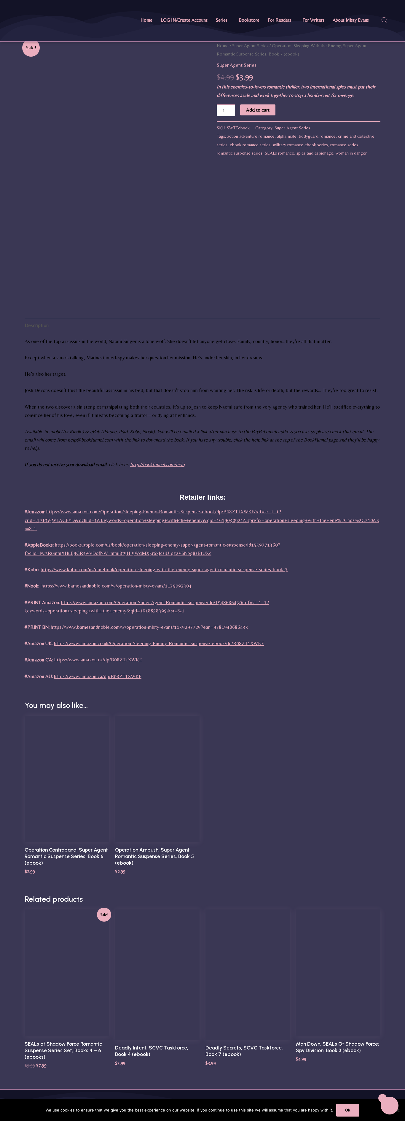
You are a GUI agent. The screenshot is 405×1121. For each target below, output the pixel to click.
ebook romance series (250, 144)
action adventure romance (251, 136)
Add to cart (258, 110)
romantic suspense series (239, 152)
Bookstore (249, 20)
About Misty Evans (351, 20)
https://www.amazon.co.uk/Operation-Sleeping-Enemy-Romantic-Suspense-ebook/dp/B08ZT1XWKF (159, 643)
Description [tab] (37, 325)
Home (146, 20)
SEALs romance (279, 152)
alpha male (286, 136)
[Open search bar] (385, 20)
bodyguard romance (317, 136)
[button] (223, 20)
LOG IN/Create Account (184, 20)
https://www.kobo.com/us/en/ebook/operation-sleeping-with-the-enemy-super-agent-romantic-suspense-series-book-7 (164, 569)
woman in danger (351, 152)
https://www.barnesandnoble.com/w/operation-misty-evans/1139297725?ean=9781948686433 (149, 627)
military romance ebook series (300, 144)
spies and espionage (314, 152)
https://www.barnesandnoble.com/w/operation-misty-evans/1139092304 (117, 586)
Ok (347, 1110)
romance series (344, 144)
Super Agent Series (250, 45)
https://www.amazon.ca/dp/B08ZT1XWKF (98, 660)
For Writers (313, 20)
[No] (398, 1110)
